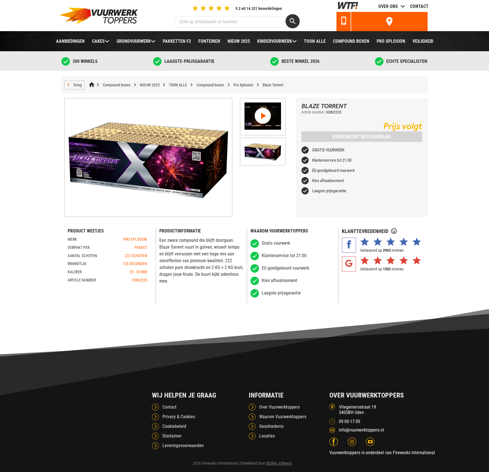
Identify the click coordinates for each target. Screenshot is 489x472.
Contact (419, 6)
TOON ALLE (315, 41)
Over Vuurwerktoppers (279, 407)
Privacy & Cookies (178, 416)
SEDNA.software (279, 463)
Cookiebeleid (174, 426)
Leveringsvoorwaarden (183, 445)
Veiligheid (423, 41)
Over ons (388, 6)
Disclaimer (172, 436)
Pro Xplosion (391, 41)
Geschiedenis (271, 426)
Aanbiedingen (70, 41)
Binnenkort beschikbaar (361, 137)
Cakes (98, 41)
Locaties (267, 436)
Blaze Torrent (273, 85)
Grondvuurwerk (134, 41)
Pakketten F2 (177, 41)
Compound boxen (351, 41)
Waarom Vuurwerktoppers (282, 416)
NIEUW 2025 (239, 41)
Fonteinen (209, 41)
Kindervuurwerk (274, 41)
